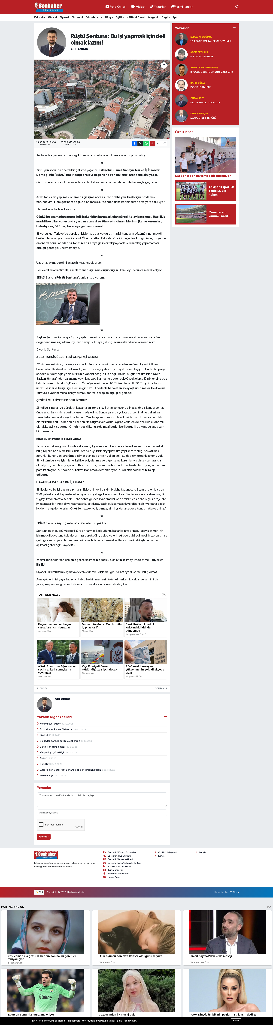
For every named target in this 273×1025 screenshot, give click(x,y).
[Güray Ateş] (181, 100)
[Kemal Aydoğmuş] (181, 39)
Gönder (44, 836)
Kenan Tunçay (199, 113)
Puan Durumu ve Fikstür (119, 866)
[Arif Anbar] (52, 42)
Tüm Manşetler (115, 870)
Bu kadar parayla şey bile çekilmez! (60, 741)
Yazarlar (160, 7)
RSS (41, 892)
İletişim (202, 852)
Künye (161, 856)
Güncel (52, 17)
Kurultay (45, 764)
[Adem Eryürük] (181, 54)
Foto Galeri (117, 7)
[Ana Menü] (237, 17)
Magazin (153, 17)
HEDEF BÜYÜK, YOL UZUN (205, 102)
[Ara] (237, 7)
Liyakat (44, 735)
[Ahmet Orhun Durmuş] (181, 69)
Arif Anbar (79, 49)
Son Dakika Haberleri (118, 873)
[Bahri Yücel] (181, 85)
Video (140, 7)
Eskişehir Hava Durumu (119, 856)
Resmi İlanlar (183, 7)
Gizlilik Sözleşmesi (167, 852)
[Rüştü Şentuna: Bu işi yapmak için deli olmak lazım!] (102, 99)
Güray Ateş (197, 98)
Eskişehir (39, 17)
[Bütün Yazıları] (165, 717)
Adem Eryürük (199, 52)
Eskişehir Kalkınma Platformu (57, 729)
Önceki (43, 688)
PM (42, 758)
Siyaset (64, 17)
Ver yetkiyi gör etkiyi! (52, 752)
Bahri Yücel (197, 83)
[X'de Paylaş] (140, 143)
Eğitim (120, 17)
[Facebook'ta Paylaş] (134, 143)
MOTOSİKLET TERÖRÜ (203, 118)
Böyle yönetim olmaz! (53, 747)
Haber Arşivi (114, 877)
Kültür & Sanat (136, 17)
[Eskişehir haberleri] (48, 7)
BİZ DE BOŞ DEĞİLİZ (201, 56)
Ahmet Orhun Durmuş (204, 68)
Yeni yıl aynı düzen (51, 723)
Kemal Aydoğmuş (201, 37)
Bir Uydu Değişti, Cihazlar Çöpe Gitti (211, 72)
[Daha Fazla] (152, 143)
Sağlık (166, 17)
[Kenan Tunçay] (181, 115)
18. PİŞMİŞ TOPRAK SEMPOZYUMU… (211, 41)
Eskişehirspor (93, 17)
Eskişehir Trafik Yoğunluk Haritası (124, 863)
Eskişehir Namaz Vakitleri (120, 859)
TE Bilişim (234, 892)
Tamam (236, 1020)
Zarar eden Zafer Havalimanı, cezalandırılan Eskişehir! (71, 770)
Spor (176, 17)
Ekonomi (77, 17)
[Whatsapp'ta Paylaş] (146, 143)
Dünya (109, 17)
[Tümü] (234, 28)
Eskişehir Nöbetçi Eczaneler (122, 852)
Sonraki (160, 688)
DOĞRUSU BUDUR (200, 87)
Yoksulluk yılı (47, 775)
